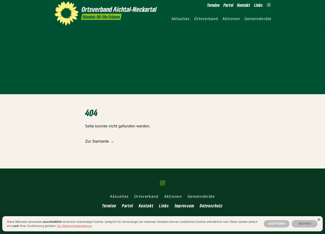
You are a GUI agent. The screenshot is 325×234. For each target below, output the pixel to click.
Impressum (184, 205)
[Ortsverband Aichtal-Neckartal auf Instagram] (269, 5)
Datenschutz (211, 205)
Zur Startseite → (99, 141)
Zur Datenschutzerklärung (74, 226)
